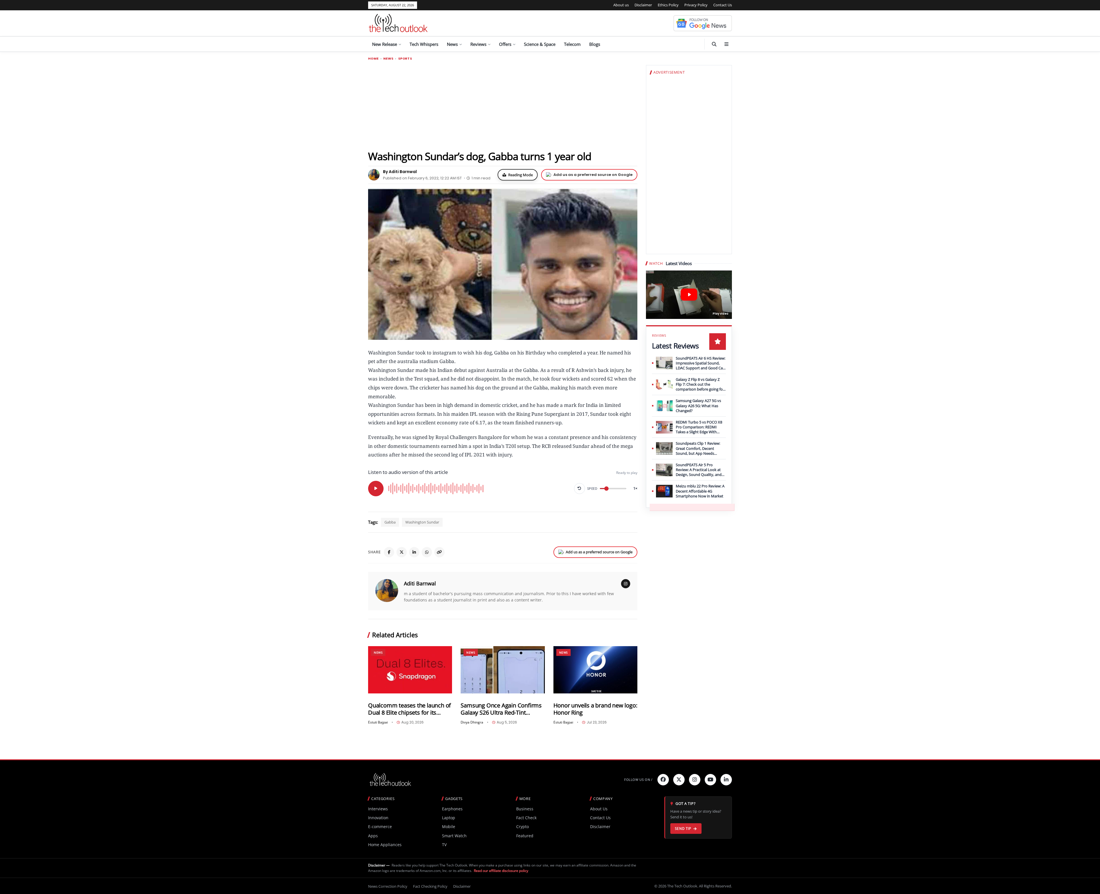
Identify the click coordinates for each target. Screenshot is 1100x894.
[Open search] (714, 44)
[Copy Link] (439, 552)
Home (373, 58)
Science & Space (539, 44)
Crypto (522, 826)
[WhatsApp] (427, 552)
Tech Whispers (424, 44)
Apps (373, 835)
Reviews (478, 44)
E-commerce (380, 826)
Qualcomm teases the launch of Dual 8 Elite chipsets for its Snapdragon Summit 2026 (409, 709)
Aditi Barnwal (420, 583)
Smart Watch (454, 835)
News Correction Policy (387, 886)
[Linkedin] (726, 779)
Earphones (452, 808)
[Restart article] (579, 488)
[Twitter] (679, 779)
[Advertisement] (502, 105)
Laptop (448, 817)
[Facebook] (389, 552)
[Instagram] (625, 583)
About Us (599, 808)
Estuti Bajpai (378, 722)
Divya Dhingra (472, 722)
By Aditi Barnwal (400, 172)
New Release (384, 44)
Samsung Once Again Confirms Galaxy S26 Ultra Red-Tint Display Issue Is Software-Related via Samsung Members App (501, 709)
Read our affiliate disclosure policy (501, 870)
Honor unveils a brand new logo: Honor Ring (595, 709)
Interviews (378, 808)
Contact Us (722, 4)
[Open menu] (726, 44)
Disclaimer (643, 4)
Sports (405, 58)
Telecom (572, 44)
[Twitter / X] (401, 552)
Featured (524, 835)
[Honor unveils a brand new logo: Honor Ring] (595, 669)
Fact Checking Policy (430, 886)
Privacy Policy (696, 4)
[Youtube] (710, 779)
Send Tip (683, 828)
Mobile (448, 826)
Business (524, 808)
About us (621, 4)
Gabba (390, 522)
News (452, 44)
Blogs (594, 44)
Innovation (378, 817)
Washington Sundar (422, 522)
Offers (505, 44)
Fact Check (526, 817)
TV (444, 844)
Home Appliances (385, 844)
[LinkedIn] (414, 552)
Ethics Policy (668, 4)
